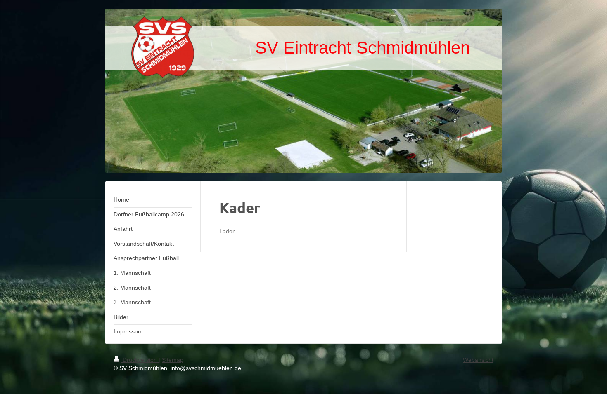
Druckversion (140, 359)
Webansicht (478, 359)
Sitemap (172, 359)
